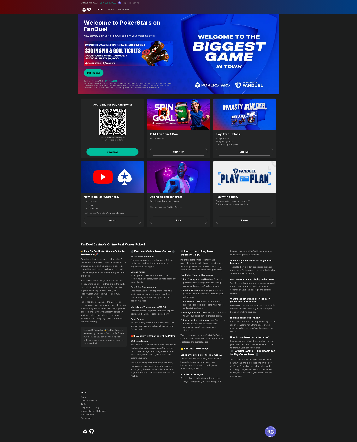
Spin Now (178, 151)
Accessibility (86, 418)
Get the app (93, 73)
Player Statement (89, 400)
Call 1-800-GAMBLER (108, 3)
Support (85, 397)
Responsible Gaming (90, 407)
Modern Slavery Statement (93, 411)
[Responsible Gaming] (270, 431)
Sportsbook (123, 9)
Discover (244, 151)
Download (112, 152)
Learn (244, 220)
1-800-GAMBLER (110, 81)
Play (178, 220)
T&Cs (83, 404)
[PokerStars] (88, 431)
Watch (112, 220)
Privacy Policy (87, 414)
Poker (100, 9)
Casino (110, 9)
